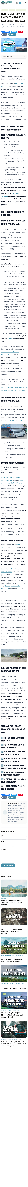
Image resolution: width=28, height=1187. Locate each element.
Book (10, 339)
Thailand (12, 10)
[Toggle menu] (25, 2)
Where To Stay (15, 1010)
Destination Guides (6, 983)
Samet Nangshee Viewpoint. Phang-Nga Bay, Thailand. (11, 960)
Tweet (14, 31)
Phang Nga (15, 955)
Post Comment (8, 865)
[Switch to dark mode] (21, 3)
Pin (21, 31)
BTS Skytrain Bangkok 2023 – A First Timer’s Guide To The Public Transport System (13, 1043)
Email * (3, 841)
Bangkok (8, 927)
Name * (3, 835)
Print (5, 34)
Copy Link (13, 34)
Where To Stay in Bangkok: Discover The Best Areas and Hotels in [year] (12, 1015)
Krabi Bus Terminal (17, 420)
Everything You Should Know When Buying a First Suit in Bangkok (11, 931)
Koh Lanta (4, 10)
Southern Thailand (11, 24)
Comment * (4, 849)
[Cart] (17, 2)
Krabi (18, 983)
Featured (14, 983)
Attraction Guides (6, 955)
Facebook (6, 31)
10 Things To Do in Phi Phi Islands (13, 988)
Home (2, 24)
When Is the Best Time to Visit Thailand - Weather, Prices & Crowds (12, 902)
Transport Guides (21, 10)
